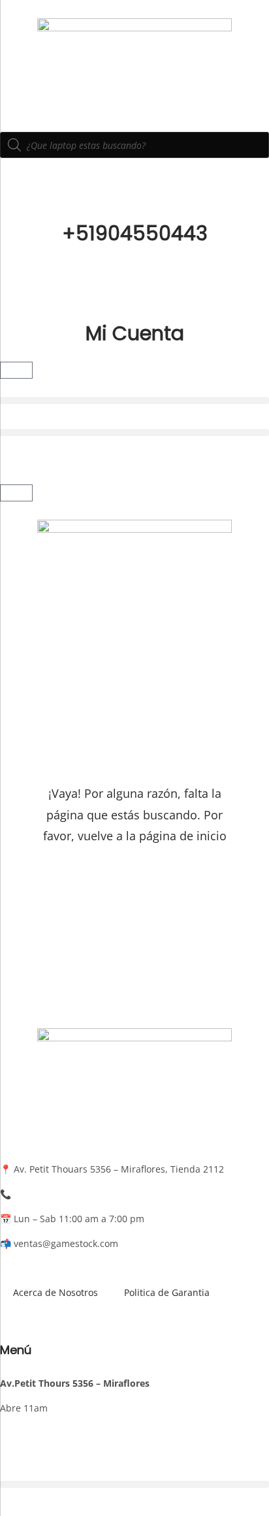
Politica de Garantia (167, 1292)
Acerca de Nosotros (55, 1292)
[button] (134, 400)
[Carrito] (16, 370)
